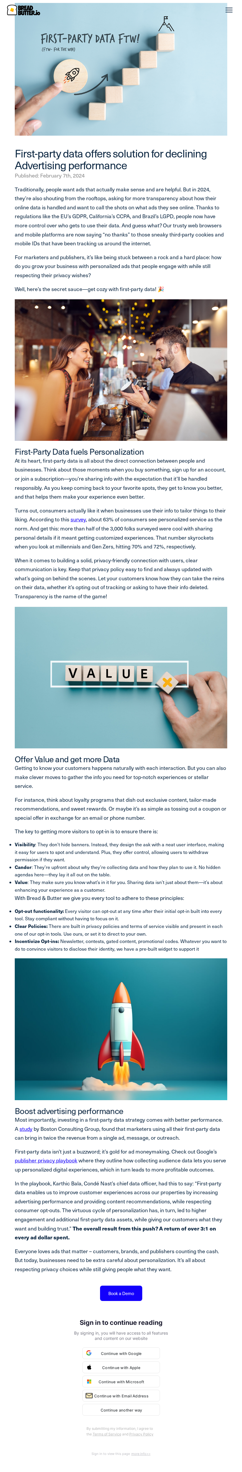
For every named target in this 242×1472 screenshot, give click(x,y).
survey (78, 519)
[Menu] (229, 10)
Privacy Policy (141, 1434)
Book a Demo (121, 1293)
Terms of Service (107, 1434)
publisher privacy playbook (46, 1160)
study (25, 1128)
